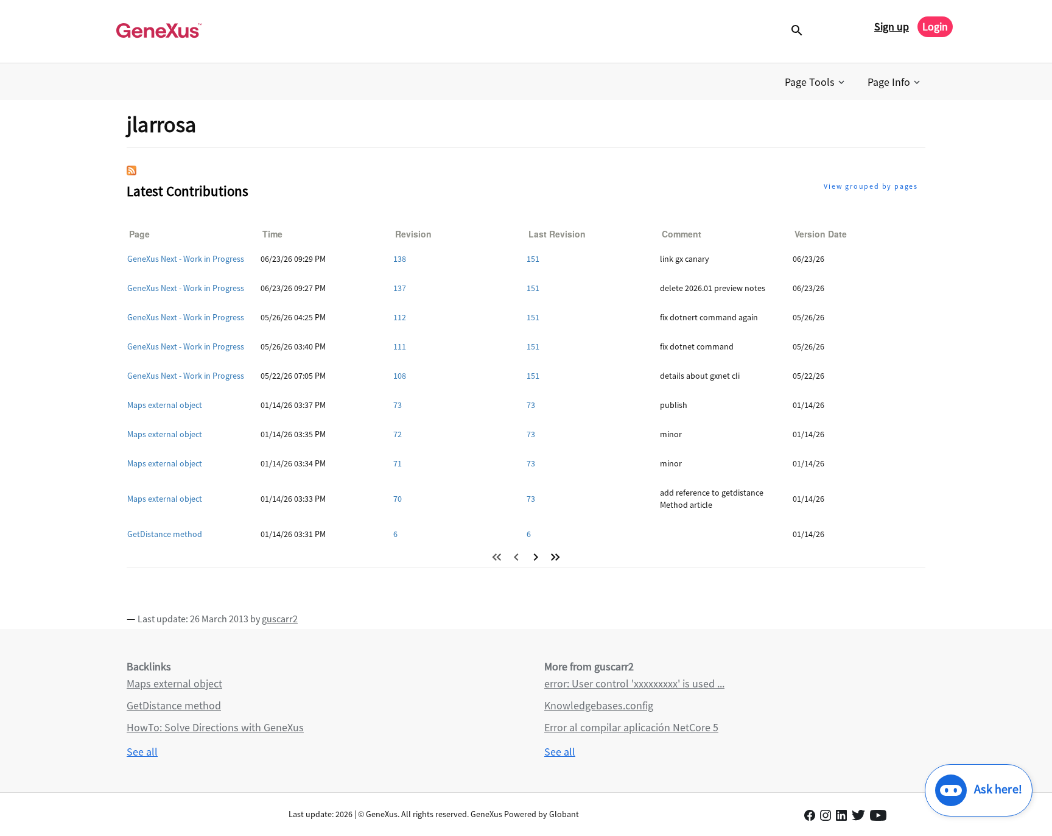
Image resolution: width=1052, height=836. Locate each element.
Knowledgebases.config (598, 705)
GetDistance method (164, 534)
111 (399, 346)
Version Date (820, 234)
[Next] (535, 557)
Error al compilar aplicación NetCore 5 (631, 727)
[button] (816, 82)
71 (397, 463)
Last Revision (557, 234)
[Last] (555, 557)
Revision (413, 234)
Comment (681, 234)
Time (272, 234)
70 (397, 498)
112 (399, 317)
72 (397, 434)
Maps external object (164, 404)
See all (142, 752)
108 (399, 375)
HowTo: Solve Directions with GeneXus (215, 727)
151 (533, 258)
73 (397, 404)
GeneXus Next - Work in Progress (185, 258)
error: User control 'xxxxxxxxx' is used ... (634, 683)
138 (399, 258)
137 (399, 288)
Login (935, 26)
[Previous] (516, 557)
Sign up (891, 26)
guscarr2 (280, 619)
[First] (497, 557)
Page (139, 234)
